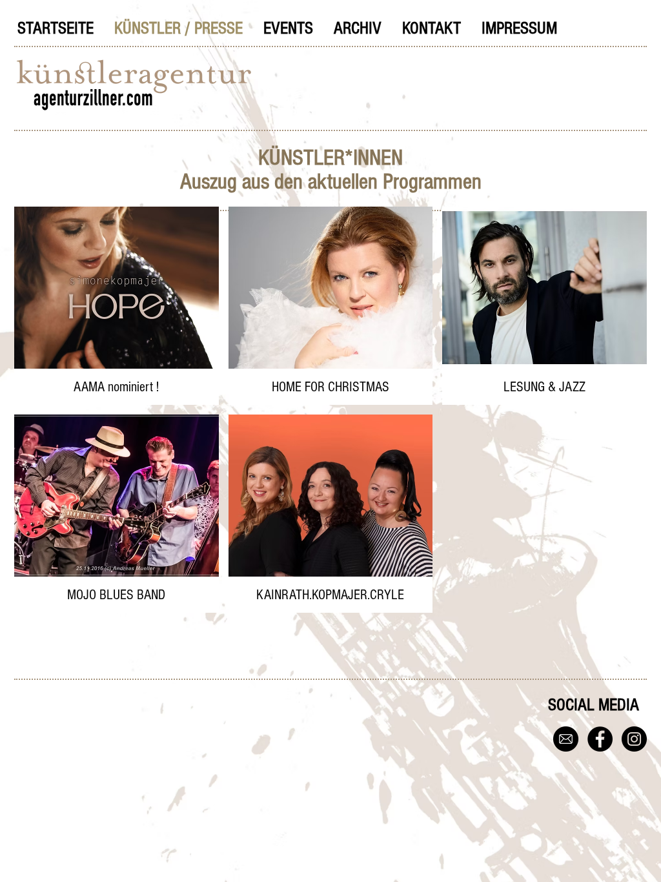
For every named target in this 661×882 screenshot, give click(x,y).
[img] (544, 306)
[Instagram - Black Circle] (634, 739)
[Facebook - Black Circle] (600, 739)
